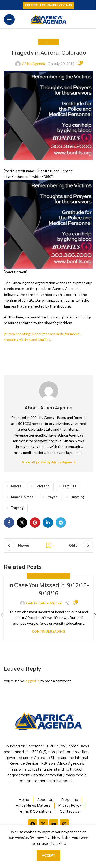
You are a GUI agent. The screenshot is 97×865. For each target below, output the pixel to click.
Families (69, 486)
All (43, 42)
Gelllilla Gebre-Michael (44, 603)
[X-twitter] (43, 824)
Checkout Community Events (48, 5)
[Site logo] (49, 19)
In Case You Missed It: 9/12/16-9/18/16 (48, 589)
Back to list (48, 545)
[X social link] (22, 522)
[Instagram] (64, 824)
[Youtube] (53, 824)
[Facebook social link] (9, 522)
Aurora (16, 486)
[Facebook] (32, 824)
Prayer (52, 497)
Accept (48, 855)
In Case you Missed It (52, 575)
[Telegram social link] (61, 522)
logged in (32, 680)
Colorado (42, 486)
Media (51, 42)
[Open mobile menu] (9, 19)
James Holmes (22, 497)
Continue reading (48, 631)
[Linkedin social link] (48, 522)
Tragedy (17, 508)
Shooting (77, 497)
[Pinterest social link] (35, 522)
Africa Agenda (33, 63)
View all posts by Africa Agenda (49, 462)
